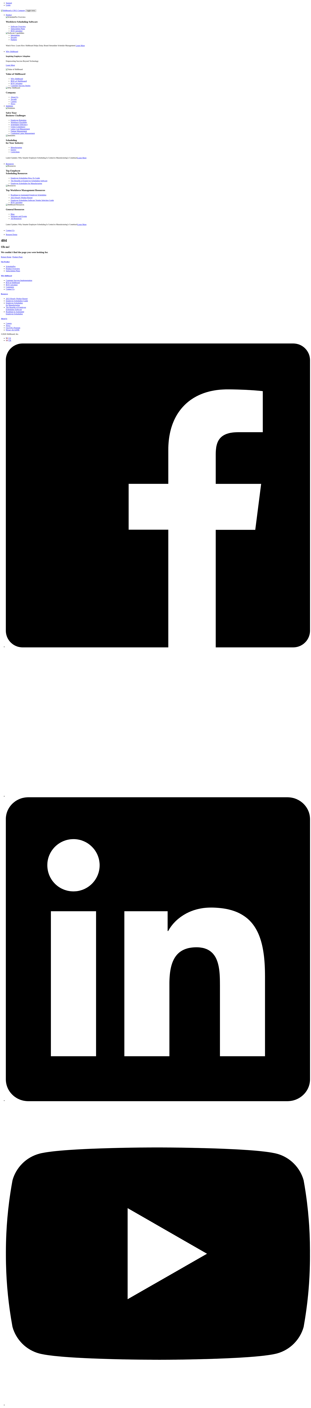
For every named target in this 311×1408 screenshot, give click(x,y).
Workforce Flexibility (19, 122)
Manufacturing (16, 147)
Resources (10, 164)
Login (8, 5)
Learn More (80, 46)
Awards (14, 99)
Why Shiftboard (12, 51)
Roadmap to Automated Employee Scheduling (28, 195)
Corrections (15, 152)
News (13, 104)
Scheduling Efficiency (19, 125)
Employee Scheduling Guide (17, 301)
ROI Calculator (16, 31)
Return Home (6, 257)
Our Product (5, 262)
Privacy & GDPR (12, 330)
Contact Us (10, 230)
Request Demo (11, 235)
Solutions (9, 106)
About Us (14, 97)
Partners (14, 40)
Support (9, 3)
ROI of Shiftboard (19, 81)
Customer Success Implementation (19, 280)
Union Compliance (18, 127)
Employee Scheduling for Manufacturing (26, 183)
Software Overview (18, 26)
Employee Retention (18, 120)
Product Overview (13, 269)
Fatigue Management (19, 131)
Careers (14, 101)
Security (14, 37)
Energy (13, 150)
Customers (10, 287)
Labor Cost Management (20, 129)
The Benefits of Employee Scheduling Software (29, 181)
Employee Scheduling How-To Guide (25, 178)
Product (9, 15)
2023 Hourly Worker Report (21, 198)
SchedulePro (11, 266)
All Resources (16, 218)
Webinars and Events (19, 216)
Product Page (17, 257)
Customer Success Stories (20, 86)
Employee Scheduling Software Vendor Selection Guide (32, 200)
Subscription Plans (18, 29)
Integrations (15, 35)
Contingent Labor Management (23, 133)
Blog (12, 214)
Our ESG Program (13, 328)
